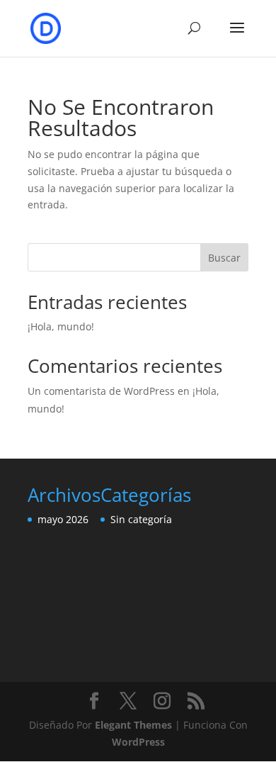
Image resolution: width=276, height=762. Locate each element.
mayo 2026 (63, 519)
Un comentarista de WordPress (101, 391)
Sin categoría (141, 519)
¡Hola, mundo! (61, 326)
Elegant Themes (133, 725)
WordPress (138, 742)
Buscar (224, 257)
